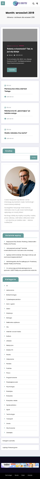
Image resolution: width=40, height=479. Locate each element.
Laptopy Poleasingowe (10, 447)
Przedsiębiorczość (12, 382)
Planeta (8, 364)
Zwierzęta (9, 432)
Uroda (8, 423)
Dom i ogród (10, 304)
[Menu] (3, 3)
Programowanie (11, 377)
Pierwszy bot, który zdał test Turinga (15, 90)
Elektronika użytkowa (13, 322)
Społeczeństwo (11, 405)
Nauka (8, 354)
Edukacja (9, 313)
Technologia (10, 414)
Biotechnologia (11, 295)
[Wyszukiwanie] (33, 3)
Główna (10, 17)
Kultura (8, 336)
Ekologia (9, 318)
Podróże (8, 368)
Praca (8, 373)
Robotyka (9, 391)
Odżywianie (10, 359)
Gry (7, 327)
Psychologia (10, 387)
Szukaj (8, 151)
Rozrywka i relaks (11, 400)
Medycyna (9, 345)
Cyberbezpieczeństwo (13, 299)
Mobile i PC (9, 350)
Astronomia (10, 290)
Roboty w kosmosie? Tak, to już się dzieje (20, 50)
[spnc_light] (37, 4)
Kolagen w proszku (9, 441)
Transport (9, 419)
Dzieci (8, 309)
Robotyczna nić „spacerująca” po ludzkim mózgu (17, 112)
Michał (10, 55)
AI (7, 286)
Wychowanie (10, 428)
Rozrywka (9, 396)
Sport (8, 410)
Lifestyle (8, 341)
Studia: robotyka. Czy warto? (15, 133)
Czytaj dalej (12, 69)
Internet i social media (13, 331)
